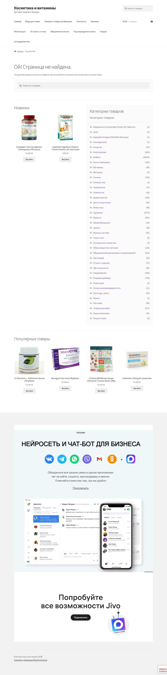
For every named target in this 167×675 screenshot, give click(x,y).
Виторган (97, 172)
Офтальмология (100, 268)
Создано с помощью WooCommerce (30, 660)
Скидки (103, 31)
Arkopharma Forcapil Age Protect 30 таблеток (114, 127)
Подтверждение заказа (84, 31)
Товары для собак (101, 308)
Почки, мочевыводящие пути (106, 288)
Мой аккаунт (20, 31)
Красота (97, 217)
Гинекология (99, 187)
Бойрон (96, 157)
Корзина (95, 21)
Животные (98, 207)
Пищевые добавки (102, 278)
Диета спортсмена (102, 202)
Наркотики (98, 237)
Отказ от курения (101, 263)
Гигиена (97, 177)
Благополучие (99, 152)
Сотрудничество (22, 41)
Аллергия (97, 147)
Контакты (81, 21)
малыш (96, 227)
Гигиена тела (99, 182)
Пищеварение (99, 273)
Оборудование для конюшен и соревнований (114, 253)
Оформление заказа (59, 31)
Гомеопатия (98, 192)
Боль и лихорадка (101, 162)
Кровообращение (101, 222)
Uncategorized (99, 142)
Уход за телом (99, 318)
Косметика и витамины (35, 8)
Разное (96, 298)
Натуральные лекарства (104, 243)
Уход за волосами (101, 313)
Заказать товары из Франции (58, 21)
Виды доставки (32, 21)
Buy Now (29, 159)
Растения (97, 303)
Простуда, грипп (101, 293)
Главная (17, 21)
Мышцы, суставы (101, 232)
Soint (95, 132)
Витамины (98, 167)
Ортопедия (98, 258)
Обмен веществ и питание (105, 247)
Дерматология (100, 197)
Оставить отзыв (38, 31)
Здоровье (98, 212)
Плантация (98, 283)
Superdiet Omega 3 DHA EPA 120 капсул (111, 137)
